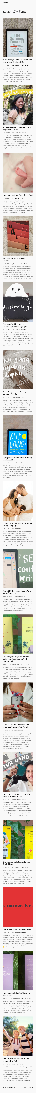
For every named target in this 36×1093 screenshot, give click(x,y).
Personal (24, 132)
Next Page (28, 1087)
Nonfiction (27, 65)
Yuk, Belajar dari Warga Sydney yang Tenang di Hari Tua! (16, 1060)
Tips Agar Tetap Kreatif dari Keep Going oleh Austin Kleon (17, 459)
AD (22, 198)
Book (22, 65)
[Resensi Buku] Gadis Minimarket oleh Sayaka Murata (16, 863)
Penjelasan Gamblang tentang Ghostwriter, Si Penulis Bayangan (15, 325)
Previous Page (9, 1087)
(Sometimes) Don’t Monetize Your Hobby (17, 929)
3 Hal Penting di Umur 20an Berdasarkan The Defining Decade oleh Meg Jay (17, 61)
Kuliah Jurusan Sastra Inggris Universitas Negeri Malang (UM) (17, 128)
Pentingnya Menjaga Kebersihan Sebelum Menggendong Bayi (17, 524)
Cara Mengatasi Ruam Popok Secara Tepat (18, 195)
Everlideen (6, 2)
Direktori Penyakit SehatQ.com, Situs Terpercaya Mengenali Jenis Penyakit (16, 726)
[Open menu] (32, 3)
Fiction (26, 263)
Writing (24, 329)
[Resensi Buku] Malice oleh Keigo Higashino (14, 259)
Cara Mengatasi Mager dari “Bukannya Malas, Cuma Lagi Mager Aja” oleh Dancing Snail (16, 659)
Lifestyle (24, 799)
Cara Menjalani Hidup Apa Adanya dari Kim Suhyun (16, 994)
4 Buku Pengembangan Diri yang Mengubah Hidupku (14, 393)
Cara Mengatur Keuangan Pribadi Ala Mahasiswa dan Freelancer (16, 795)
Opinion (23, 932)
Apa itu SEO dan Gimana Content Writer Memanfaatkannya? (17, 592)
